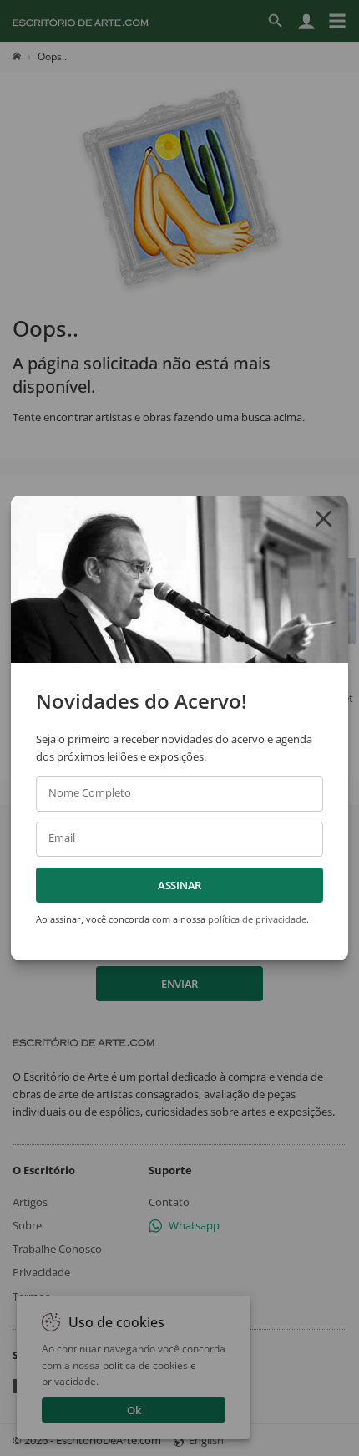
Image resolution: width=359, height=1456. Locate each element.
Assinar (179, 885)
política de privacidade (257, 919)
